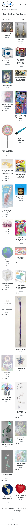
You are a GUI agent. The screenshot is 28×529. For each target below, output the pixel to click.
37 (25, 508)
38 (7, 511)
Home (2, 9)
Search (14, 519)
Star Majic (15, 524)
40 (11, 511)
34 (19, 508)
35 (21, 508)
